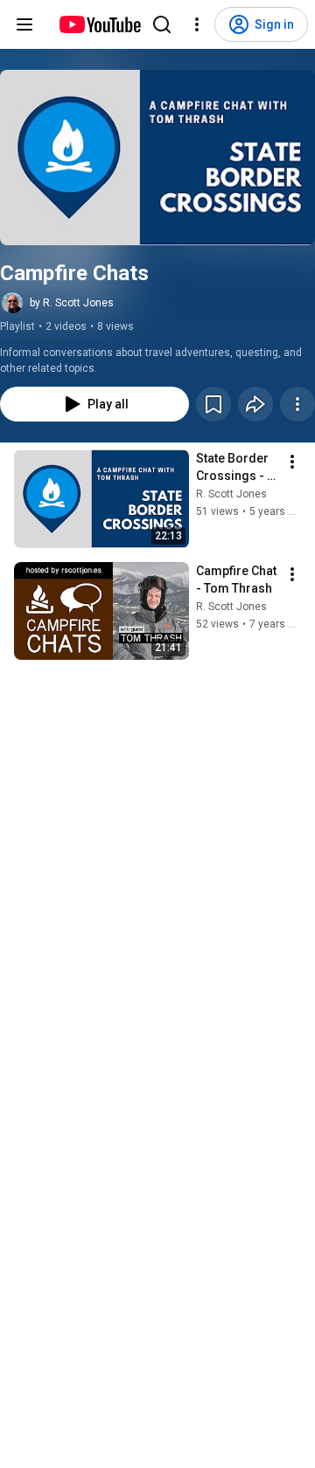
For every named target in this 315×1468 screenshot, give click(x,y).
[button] (157, 157)
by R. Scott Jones (72, 303)
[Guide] (24, 24)
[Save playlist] (213, 404)
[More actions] (297, 404)
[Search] (161, 24)
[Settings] (196, 24)
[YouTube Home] (99, 24)
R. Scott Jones (231, 494)
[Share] (255, 404)
